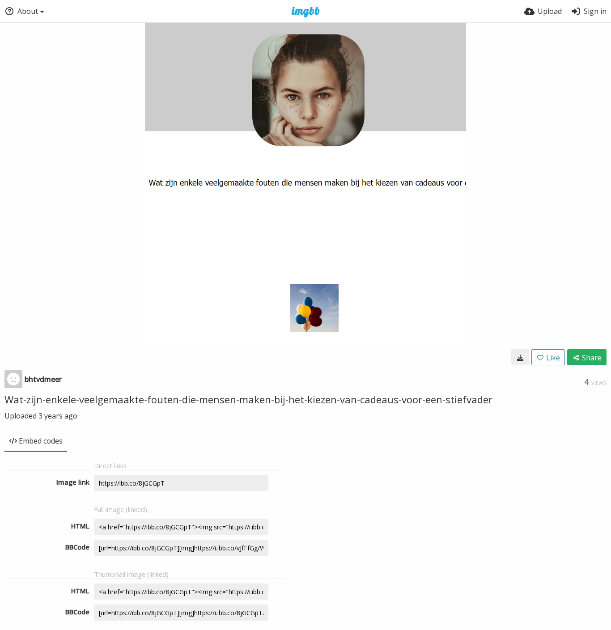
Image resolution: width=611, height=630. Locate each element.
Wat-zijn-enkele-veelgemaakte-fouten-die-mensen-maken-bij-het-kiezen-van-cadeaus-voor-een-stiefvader (248, 399)
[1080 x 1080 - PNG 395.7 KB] (520, 357)
